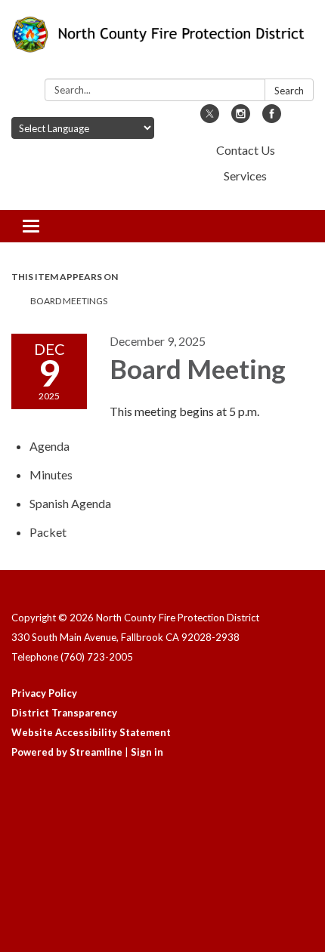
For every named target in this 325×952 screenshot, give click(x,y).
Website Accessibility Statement (91, 732)
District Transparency (64, 713)
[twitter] (209, 118)
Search (289, 91)
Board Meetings (68, 301)
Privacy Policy (44, 693)
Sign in (147, 752)
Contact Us (245, 150)
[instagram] (240, 118)
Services (245, 175)
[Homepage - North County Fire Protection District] (162, 42)
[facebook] (271, 118)
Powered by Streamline (66, 752)
